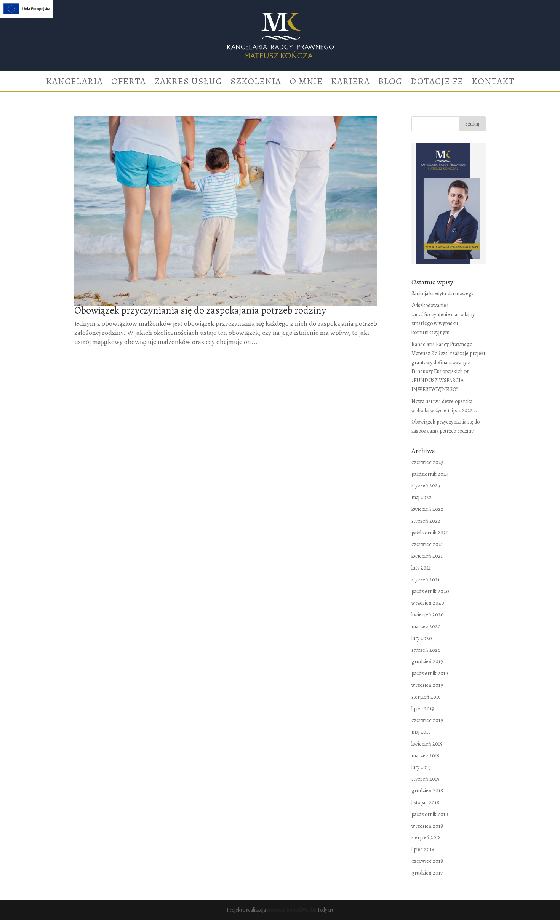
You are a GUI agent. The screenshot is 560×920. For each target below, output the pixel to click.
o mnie (306, 82)
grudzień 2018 (427, 790)
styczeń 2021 (425, 579)
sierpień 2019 (426, 697)
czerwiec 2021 (427, 544)
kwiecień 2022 (427, 509)
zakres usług (188, 82)
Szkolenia (255, 82)
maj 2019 (421, 732)
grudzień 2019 (427, 661)
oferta (128, 82)
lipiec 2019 (422, 708)
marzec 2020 (426, 626)
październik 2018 (429, 814)
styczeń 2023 (425, 485)
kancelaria (74, 82)
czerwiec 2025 (427, 462)
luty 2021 (421, 567)
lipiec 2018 (422, 849)
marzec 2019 (425, 755)
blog (390, 82)
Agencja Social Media (292, 910)
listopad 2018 (425, 802)
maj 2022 (421, 497)
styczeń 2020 (426, 650)
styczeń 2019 (425, 778)
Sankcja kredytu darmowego (442, 293)
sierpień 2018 (426, 837)
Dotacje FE (437, 82)
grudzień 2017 (427, 873)
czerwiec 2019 (427, 720)
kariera (350, 82)
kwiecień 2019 (427, 743)
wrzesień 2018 (427, 826)
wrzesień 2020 (427, 602)
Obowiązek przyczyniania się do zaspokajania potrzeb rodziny (200, 310)
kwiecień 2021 (427, 556)
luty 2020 (421, 638)
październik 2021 (429, 532)
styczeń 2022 (425, 521)
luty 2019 (421, 767)
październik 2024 (430, 474)
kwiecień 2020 (427, 614)
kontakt (493, 82)
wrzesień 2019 (427, 685)
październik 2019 (429, 673)
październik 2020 (430, 591)
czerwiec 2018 (427, 861)
